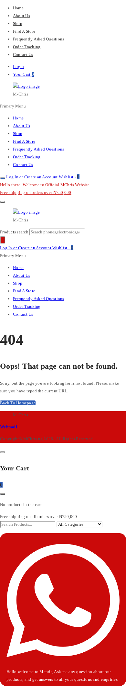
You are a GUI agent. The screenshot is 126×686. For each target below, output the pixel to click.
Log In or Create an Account (32, 176)
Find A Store (24, 31)
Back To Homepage (18, 402)
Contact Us (23, 54)
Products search (14, 232)
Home (18, 8)
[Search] (2, 239)
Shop (17, 23)
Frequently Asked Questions (38, 39)
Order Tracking (26, 46)
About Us (21, 15)
